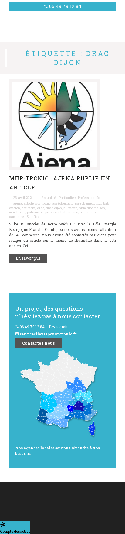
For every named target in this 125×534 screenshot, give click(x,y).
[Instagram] (75, 519)
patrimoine (35, 212)
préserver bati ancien (61, 212)
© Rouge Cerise (19, 501)
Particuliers (67, 198)
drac (40, 208)
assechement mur (88, 203)
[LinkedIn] (64, 519)
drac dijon (54, 208)
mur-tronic (17, 212)
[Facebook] (52, 519)
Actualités (49, 198)
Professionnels (89, 198)
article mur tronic (37, 203)
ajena (17, 203)
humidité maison (92, 208)
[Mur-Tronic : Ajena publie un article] (62, 124)
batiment (28, 208)
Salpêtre (33, 217)
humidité (70, 208)
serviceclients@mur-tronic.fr (45, 334)
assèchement (62, 203)
